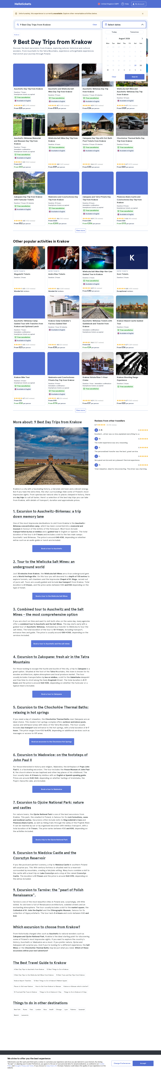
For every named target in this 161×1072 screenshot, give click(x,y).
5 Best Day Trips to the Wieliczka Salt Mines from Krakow (34, 975)
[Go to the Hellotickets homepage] (23, 4)
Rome (25, 1009)
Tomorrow (134, 32)
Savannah (82, 1009)
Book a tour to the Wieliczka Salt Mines (52, 596)
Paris (31, 1009)
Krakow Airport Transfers (22, 981)
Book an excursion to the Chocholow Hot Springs (52, 742)
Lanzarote (24, 1015)
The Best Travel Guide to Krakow (39, 963)
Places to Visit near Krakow (23, 986)
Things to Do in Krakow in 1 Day (50, 992)
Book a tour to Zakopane (51, 694)
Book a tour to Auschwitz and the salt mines (52, 644)
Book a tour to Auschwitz (51, 549)
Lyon (66, 1009)
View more (80, 230)
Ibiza (45, 1009)
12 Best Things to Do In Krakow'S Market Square (50, 981)
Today (114, 32)
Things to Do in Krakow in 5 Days (75, 992)
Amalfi (51, 1009)
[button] (29, 87)
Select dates (114, 24)
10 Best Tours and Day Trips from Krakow (70, 975)
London (38, 1009)
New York (17, 1009)
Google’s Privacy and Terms (24, 1066)
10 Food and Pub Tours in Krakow (25, 992)
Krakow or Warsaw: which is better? (76, 986)
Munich (16, 1015)
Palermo (73, 1009)
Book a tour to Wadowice (51, 789)
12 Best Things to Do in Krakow (57, 969)
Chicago (59, 1009)
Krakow (16, 35)
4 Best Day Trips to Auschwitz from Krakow (29, 969)
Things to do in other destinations (40, 1003)
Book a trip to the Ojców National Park (51, 840)
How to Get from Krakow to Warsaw (48, 986)
